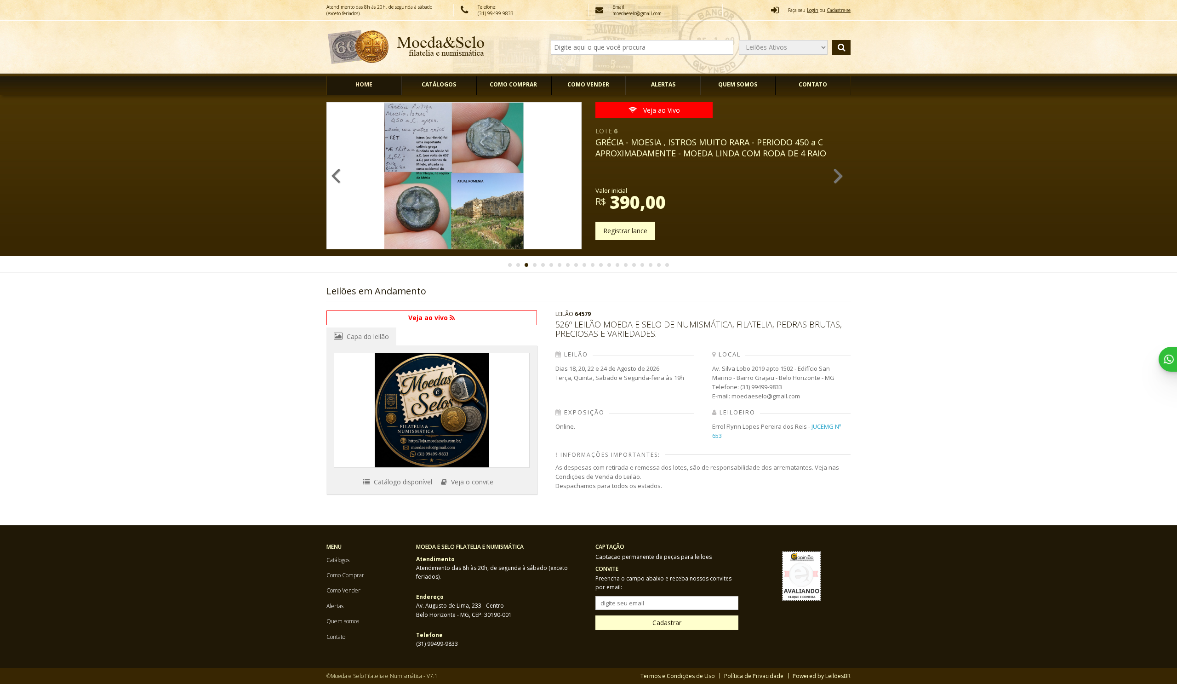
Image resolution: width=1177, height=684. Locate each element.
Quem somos (737, 84)
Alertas (663, 84)
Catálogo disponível (402, 481)
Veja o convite (471, 481)
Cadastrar (666, 622)
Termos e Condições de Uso (677, 676)
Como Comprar (513, 84)
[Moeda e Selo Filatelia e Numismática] (406, 47)
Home (363, 84)
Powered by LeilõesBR (822, 676)
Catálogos (439, 84)
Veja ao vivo (429, 317)
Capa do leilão (367, 336)
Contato (813, 84)
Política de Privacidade (753, 676)
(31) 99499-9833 (496, 13)
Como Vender (588, 84)
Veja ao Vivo (660, 110)
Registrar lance (625, 230)
